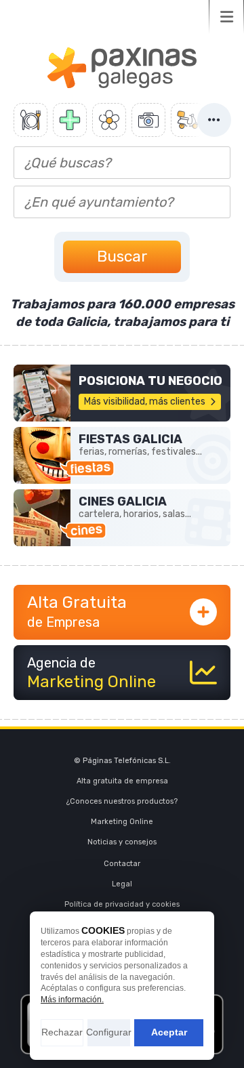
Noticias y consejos (122, 842)
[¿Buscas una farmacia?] (70, 120)
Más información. (72, 999)
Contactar (122, 863)
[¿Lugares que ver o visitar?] (148, 120)
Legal (122, 884)
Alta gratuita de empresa (122, 781)
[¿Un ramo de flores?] (109, 120)
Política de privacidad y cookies (122, 904)
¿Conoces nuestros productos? (122, 801)
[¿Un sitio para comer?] (30, 120)
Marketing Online (122, 821)
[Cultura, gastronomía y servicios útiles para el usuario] (122, 393)
